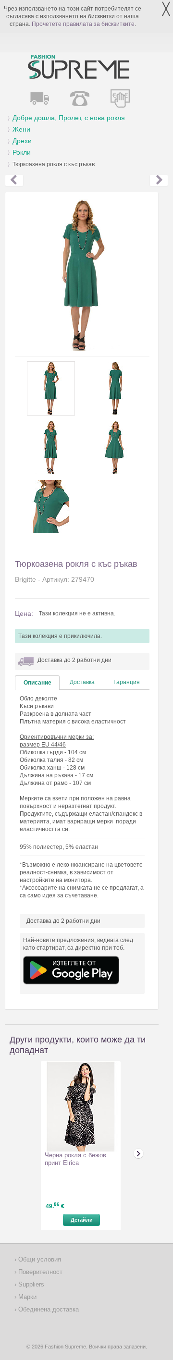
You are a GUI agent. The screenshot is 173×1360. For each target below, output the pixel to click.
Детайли (82, 1220)
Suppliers (30, 1284)
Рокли (21, 152)
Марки (26, 1296)
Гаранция (126, 682)
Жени (21, 129)
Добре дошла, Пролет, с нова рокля (68, 118)
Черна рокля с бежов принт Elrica (75, 1159)
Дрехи (22, 141)
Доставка (82, 682)
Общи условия (38, 1259)
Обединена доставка (47, 1309)
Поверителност (39, 1271)
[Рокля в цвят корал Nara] (158, 180)
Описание (37, 682)
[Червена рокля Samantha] (14, 180)
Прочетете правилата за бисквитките (83, 24)
